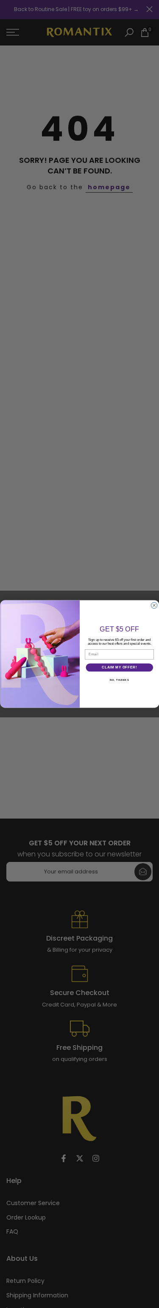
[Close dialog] (154, 605)
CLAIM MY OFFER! (119, 667)
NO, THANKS (119, 679)
